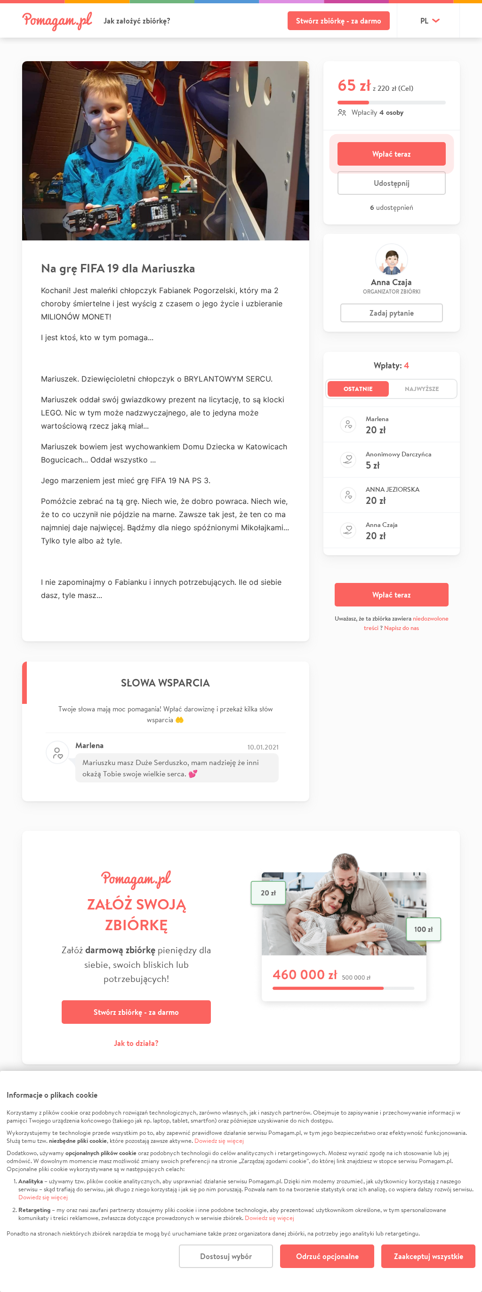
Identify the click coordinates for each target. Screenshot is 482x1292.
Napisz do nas (401, 628)
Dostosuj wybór (226, 1256)
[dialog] (241, 1181)
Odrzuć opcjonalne (327, 1256)
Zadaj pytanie (392, 313)
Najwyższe (422, 388)
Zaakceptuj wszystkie (428, 1256)
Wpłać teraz (391, 154)
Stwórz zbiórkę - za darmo (338, 21)
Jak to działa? (136, 1043)
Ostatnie (358, 388)
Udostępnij (392, 183)
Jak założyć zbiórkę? (137, 21)
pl (424, 21)
